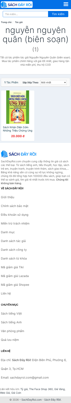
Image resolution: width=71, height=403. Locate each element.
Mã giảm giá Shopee (15, 284)
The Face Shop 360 (41, 389)
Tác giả (19, 22)
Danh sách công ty (14, 249)
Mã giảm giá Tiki (12, 267)
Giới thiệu (7, 197)
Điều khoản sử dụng (14, 214)
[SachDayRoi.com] (23, 4)
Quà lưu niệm (10, 340)
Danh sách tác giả (13, 241)
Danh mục (8, 232)
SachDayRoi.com (31, 399)
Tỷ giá (24, 389)
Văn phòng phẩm (12, 331)
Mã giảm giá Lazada (15, 276)
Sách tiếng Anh (11, 322)
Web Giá (5, 392)
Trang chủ (6, 22)
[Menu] (66, 4)
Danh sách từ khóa (14, 258)
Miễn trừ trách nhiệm (15, 223)
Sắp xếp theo (30, 82)
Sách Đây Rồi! (52, 399)
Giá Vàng (59, 389)
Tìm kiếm (58, 14)
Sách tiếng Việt (11, 313)
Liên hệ (6, 293)
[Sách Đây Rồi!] (19, 154)
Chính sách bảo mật (14, 206)
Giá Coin (16, 392)
